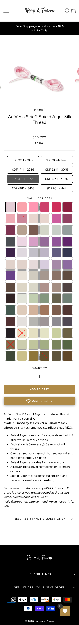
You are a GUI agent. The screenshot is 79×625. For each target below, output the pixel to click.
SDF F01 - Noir (57, 188)
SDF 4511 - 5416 (23, 188)
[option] (39, 28)
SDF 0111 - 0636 (23, 160)
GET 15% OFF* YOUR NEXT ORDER (39, 587)
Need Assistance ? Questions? (39, 518)
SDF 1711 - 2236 (23, 169)
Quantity (39, 368)
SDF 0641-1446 (56, 160)
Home (38, 109)
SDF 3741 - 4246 (56, 179)
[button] (39, 401)
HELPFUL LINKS (39, 574)
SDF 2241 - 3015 (56, 169)
